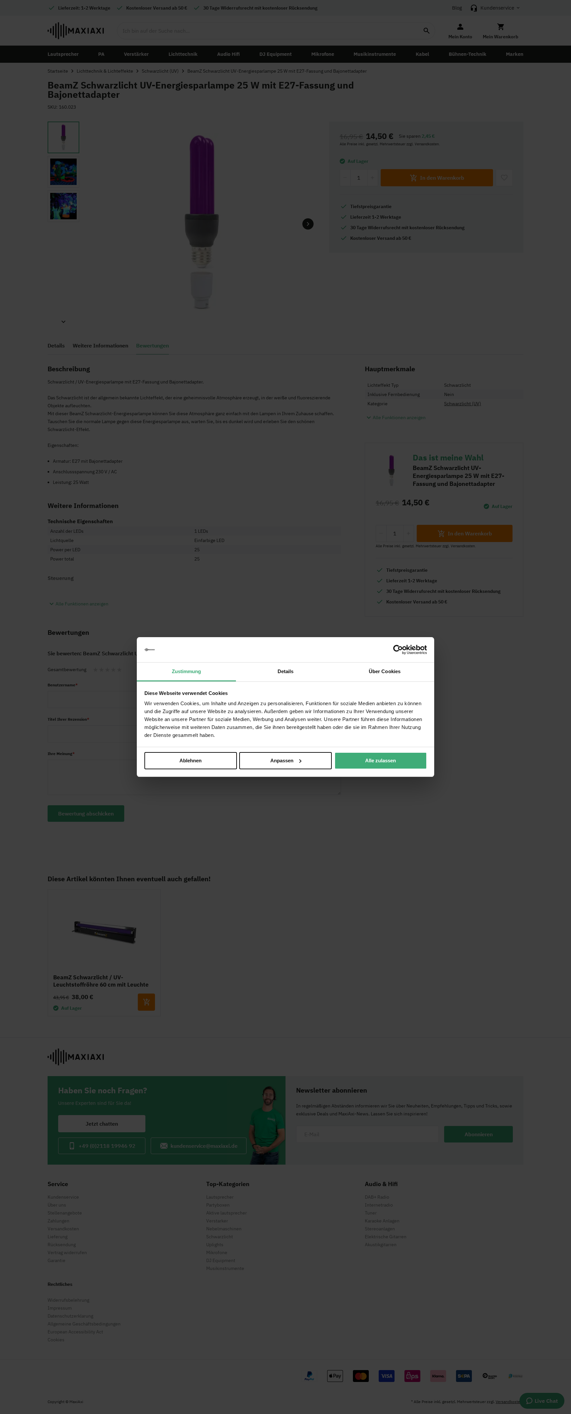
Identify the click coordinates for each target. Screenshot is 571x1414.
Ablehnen (190, 760)
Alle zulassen (380, 760)
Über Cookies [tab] (384, 671)
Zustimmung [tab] (186, 671)
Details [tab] (286, 671)
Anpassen (281, 760)
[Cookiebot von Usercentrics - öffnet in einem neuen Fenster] (398, 650)
